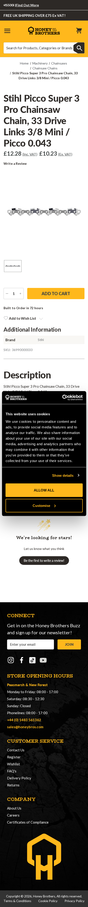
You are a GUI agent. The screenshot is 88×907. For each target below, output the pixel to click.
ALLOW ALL (44, 490)
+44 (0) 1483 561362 (24, 720)
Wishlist (13, 764)
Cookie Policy (47, 901)
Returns (13, 785)
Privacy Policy (74, 901)
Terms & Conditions (17, 901)
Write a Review (15, 163)
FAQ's (11, 771)
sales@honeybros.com (25, 727)
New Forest (38, 684)
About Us (14, 808)
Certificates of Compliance (28, 822)
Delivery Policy (19, 778)
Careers (13, 815)
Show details (62, 475)
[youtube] (43, 660)
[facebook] (21, 660)
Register (14, 757)
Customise (41, 505)
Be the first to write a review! (44, 560)
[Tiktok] (32, 660)
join (69, 644)
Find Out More (22, 5)
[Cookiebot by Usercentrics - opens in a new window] (63, 397)
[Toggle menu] (7, 30)
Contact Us (15, 750)
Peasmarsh (16, 684)
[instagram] (11, 660)
